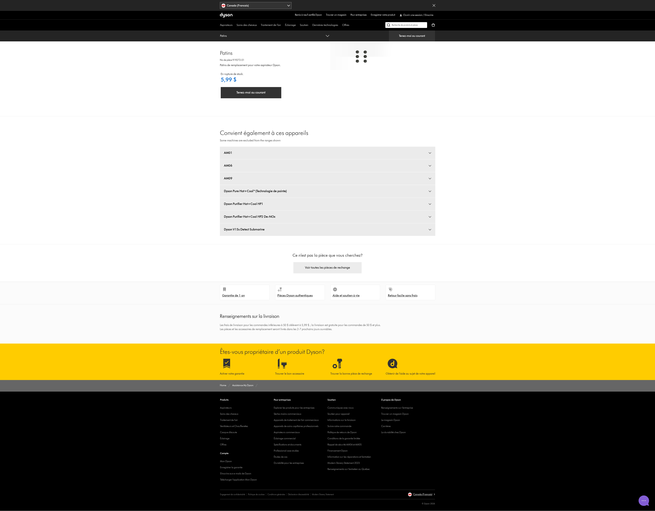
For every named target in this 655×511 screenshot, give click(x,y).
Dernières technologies (325, 25)
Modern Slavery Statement (323, 494)
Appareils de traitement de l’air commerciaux (296, 420)
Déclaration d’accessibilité (298, 494)
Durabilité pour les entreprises (289, 463)
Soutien (304, 25)
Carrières (386, 426)
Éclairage (290, 25)
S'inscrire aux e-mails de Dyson (235, 473)
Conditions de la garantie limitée (344, 438)
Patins (223, 35)
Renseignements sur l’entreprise (397, 407)
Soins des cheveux (247, 25)
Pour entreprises (359, 14)
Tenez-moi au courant (412, 35)
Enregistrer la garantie (231, 467)
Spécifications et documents (287, 444)
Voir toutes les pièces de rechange (327, 267)
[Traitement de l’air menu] (282, 25)
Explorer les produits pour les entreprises (294, 407)
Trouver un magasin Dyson (395, 414)
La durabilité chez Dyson (393, 432)
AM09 (228, 178)
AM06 (228, 165)
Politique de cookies (256, 494)
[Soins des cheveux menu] (258, 25)
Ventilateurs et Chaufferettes (234, 426)
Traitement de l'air (229, 420)
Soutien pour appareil (339, 414)
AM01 (228, 153)
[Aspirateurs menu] (234, 25)
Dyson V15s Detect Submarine (244, 229)
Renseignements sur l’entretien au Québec (349, 469)
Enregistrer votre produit (383, 14)
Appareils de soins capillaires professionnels (296, 426)
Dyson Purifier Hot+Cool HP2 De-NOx (249, 217)
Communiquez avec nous (341, 407)
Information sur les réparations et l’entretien (349, 456)
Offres (345, 25)
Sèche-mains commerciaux (287, 414)
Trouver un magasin (336, 14)
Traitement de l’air (271, 25)
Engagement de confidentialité (232, 494)
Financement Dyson (338, 450)
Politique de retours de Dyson (342, 432)
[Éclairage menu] (297, 25)
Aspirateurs (226, 25)
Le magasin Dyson (390, 420)
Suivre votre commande (339, 426)
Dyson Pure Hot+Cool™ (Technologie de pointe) (255, 191)
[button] (421, 494)
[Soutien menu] (310, 25)
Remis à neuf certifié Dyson (308, 14)
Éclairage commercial (285, 438)
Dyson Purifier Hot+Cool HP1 (243, 204)
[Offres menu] (351, 25)
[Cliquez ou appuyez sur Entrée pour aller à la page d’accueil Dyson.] (226, 15)
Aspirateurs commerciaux (287, 432)
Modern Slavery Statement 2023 (344, 463)
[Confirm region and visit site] (434, 5)
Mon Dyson (226, 461)
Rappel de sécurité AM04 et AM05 (345, 444)
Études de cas (280, 456)
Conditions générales (276, 494)
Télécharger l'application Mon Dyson (238, 479)
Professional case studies (286, 450)
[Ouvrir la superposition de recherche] (406, 25)
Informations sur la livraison (342, 420)
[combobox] (256, 5)
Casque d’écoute (228, 432)
